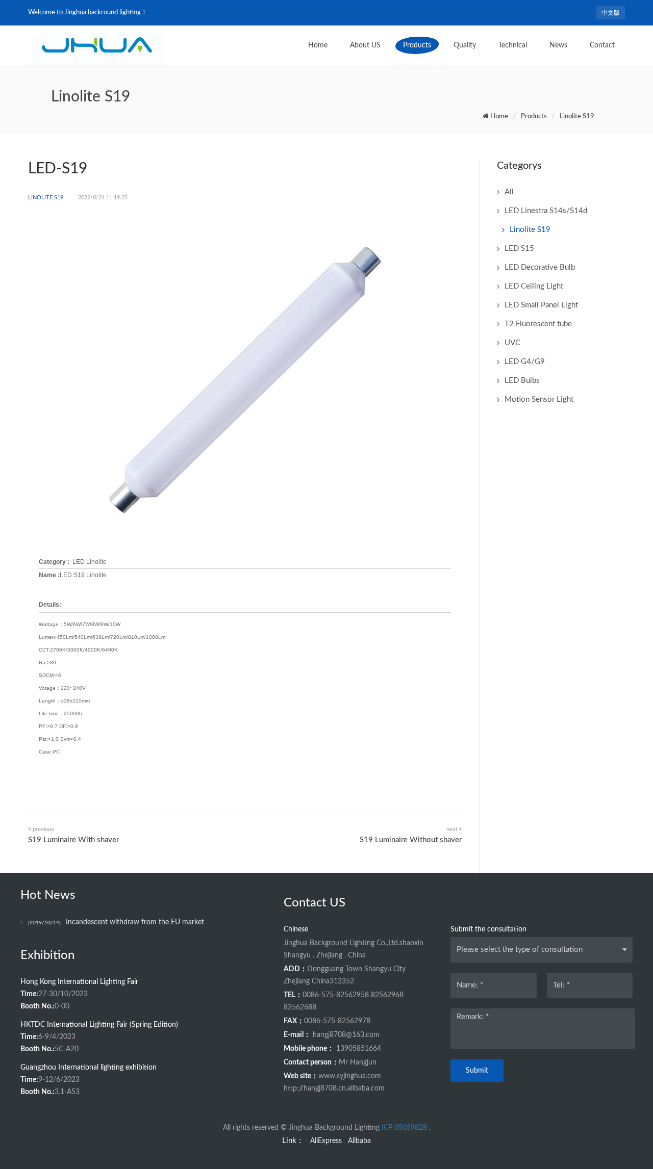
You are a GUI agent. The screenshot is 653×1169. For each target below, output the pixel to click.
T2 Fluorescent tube (538, 324)
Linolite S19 (577, 116)
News (558, 45)
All (509, 192)
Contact (602, 45)
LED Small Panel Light (541, 305)
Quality (465, 45)
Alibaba (359, 1141)
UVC (512, 343)
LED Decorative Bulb (540, 267)
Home (318, 45)
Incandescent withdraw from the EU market (116, 922)
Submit (477, 1070)
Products (417, 45)
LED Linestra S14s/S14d (546, 211)
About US (365, 45)
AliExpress (326, 1141)
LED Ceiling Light (534, 286)
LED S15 (519, 248)
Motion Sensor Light (539, 399)
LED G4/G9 (525, 362)
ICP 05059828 (404, 1127)
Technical (512, 45)
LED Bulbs (522, 380)
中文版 (610, 13)
